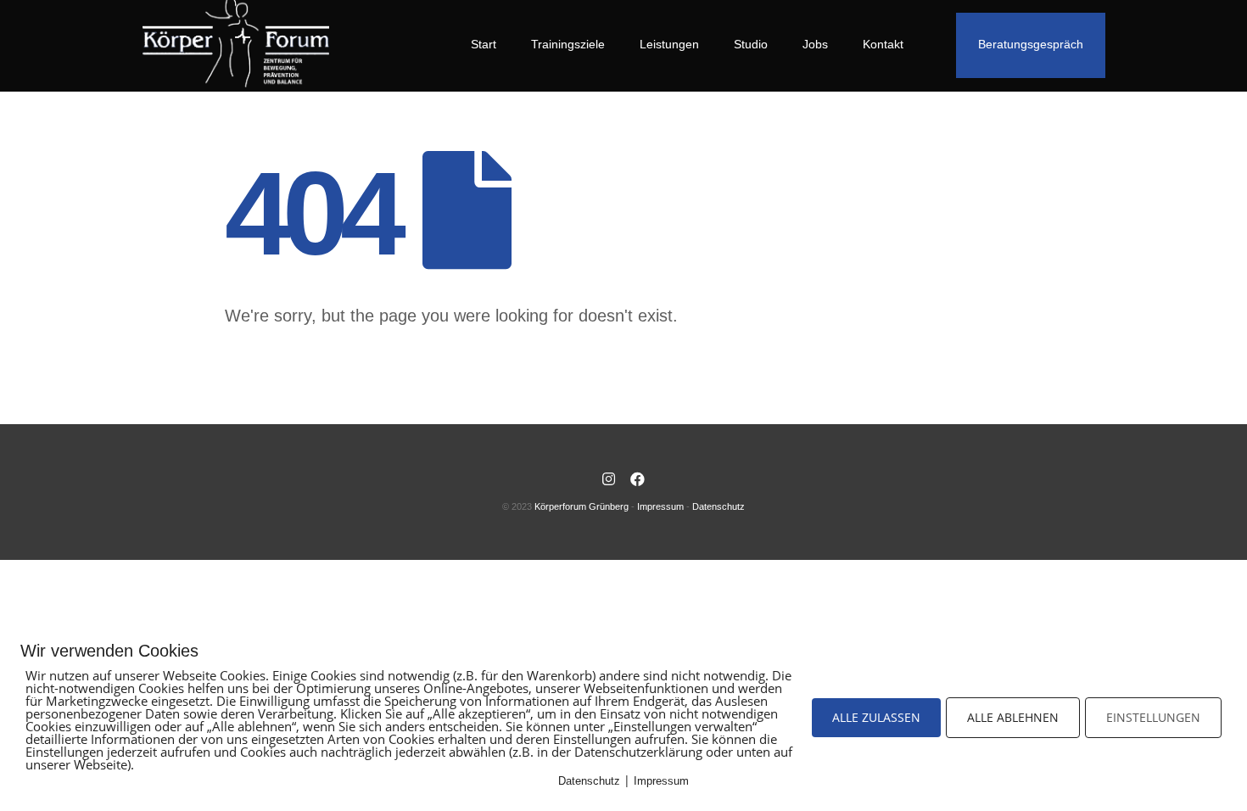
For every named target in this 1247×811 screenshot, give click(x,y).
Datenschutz (718, 506)
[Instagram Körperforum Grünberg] (609, 480)
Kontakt (883, 44)
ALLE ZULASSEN (876, 717)
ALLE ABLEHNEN (1013, 717)
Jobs (815, 44)
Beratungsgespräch (1030, 44)
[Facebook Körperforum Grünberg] (638, 480)
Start (483, 44)
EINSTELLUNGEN (1153, 717)
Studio (751, 44)
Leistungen (669, 44)
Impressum (660, 506)
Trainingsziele (568, 44)
